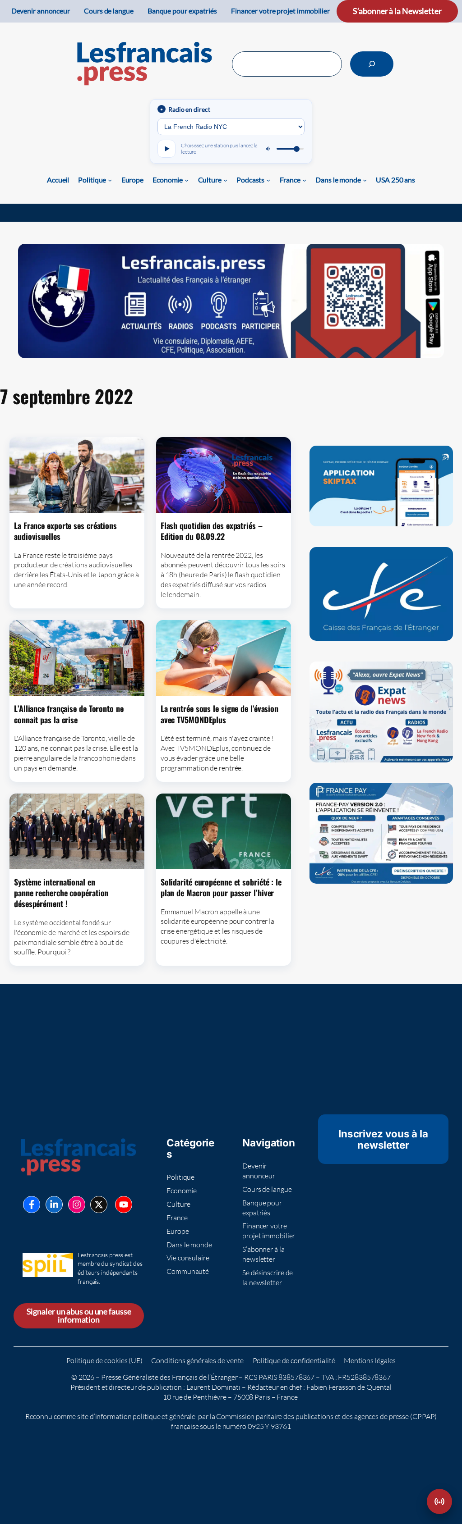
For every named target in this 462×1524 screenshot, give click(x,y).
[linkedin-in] (54, 1204)
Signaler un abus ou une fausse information (79, 1315)
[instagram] (76, 1204)
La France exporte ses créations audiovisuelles (65, 531)
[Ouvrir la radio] (439, 1501)
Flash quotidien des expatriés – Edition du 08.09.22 (212, 531)
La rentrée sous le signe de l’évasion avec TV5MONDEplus (219, 714)
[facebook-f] (31, 1204)
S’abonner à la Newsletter (397, 11)
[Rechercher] (371, 64)
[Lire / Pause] (166, 149)
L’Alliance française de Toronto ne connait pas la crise (69, 714)
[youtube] (123, 1204)
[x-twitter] (98, 1204)
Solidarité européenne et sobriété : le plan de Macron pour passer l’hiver (221, 887)
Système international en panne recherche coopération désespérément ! (61, 892)
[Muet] (268, 149)
